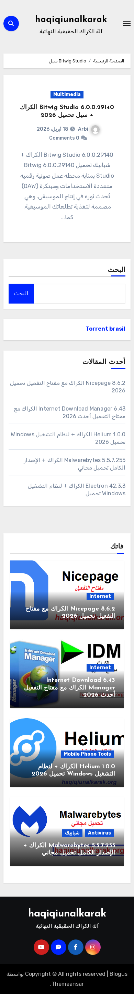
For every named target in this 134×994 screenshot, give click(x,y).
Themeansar (68, 984)
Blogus (118, 974)
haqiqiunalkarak (71, 19)
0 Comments (64, 138)
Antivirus (99, 833)
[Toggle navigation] (127, 23)
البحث (116, 270)
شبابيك (72, 833)
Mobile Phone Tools (87, 754)
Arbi (83, 129)
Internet (100, 596)
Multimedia (67, 94)
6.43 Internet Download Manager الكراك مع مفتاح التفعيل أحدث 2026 (69, 687)
